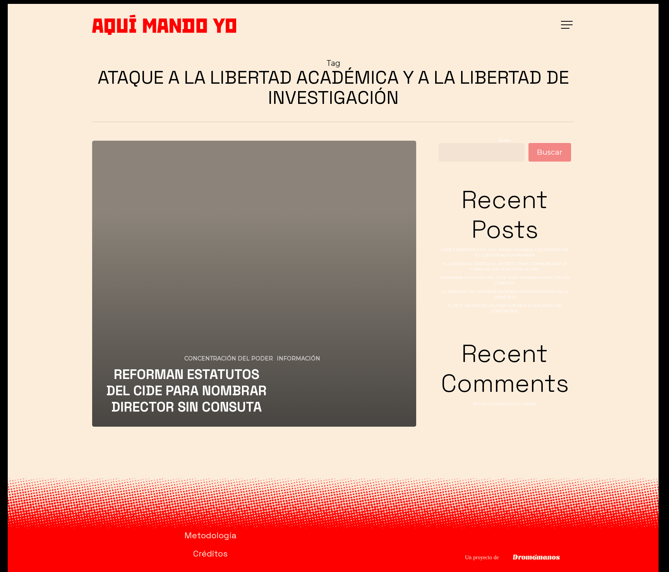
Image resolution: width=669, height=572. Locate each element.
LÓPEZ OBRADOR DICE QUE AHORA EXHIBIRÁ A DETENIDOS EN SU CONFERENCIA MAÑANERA (504, 252)
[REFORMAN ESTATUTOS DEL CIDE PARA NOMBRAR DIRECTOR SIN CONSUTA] (254, 284)
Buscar (504, 140)
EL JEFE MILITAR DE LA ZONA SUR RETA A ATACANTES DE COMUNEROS (505, 308)
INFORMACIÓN (298, 358)
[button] (567, 25)
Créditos (210, 553)
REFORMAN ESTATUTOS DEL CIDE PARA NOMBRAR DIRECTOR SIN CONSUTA (505, 280)
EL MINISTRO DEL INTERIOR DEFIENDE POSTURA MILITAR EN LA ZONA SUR (504, 294)
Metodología (210, 535)
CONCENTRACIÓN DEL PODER (228, 358)
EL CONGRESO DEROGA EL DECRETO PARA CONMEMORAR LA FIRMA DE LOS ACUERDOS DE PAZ (505, 266)
